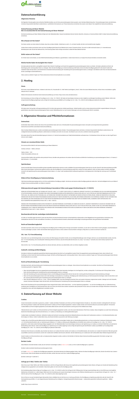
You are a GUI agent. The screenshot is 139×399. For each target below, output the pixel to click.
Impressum (43, 394)
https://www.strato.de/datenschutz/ (68, 94)
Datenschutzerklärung (33, 394)
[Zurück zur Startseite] (31, 4)
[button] (117, 395)
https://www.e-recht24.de (31, 384)
